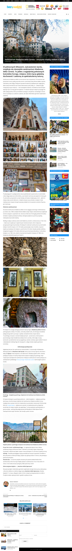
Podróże (10, 14)
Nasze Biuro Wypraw (41, 14)
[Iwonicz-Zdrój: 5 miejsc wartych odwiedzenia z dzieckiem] (53, 158)
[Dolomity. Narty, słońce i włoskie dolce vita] (3, 548)
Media (12, 0)
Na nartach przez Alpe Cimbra (25, 513)
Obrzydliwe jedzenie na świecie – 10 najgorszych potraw (59, 135)
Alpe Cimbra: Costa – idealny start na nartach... (10, 514)
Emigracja (26, 14)
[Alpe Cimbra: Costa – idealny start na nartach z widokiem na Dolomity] (10, 507)
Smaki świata (33, 14)
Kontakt (8, 0)
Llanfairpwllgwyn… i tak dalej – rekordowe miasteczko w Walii (62, 164)
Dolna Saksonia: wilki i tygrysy (12, 534)
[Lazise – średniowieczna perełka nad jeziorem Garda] (39, 507)
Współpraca (17, 0)
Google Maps (10, 405)
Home (6, 56)
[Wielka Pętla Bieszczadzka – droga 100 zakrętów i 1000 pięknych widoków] (53, 143)
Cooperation (22, 0)
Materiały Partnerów (30, 0)
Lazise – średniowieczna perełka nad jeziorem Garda (39, 514)
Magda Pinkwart (8, 61)
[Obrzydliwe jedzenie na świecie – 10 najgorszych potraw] (59, 127)
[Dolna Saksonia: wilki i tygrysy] (3, 535)
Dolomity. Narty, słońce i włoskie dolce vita (12, 547)
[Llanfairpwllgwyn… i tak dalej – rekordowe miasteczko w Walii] (53, 165)
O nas (4, 0)
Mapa (15, 14)
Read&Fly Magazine (52, 14)
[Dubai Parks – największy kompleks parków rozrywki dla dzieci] (3, 541)
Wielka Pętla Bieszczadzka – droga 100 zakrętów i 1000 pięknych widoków (63, 142)
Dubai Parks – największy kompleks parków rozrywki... (12, 541)
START (5, 14)
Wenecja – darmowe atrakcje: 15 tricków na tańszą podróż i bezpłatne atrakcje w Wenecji (63, 150)
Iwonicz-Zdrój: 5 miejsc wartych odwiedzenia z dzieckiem (62, 157)
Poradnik (20, 14)
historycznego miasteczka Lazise (25, 359)
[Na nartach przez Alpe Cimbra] (25, 507)
